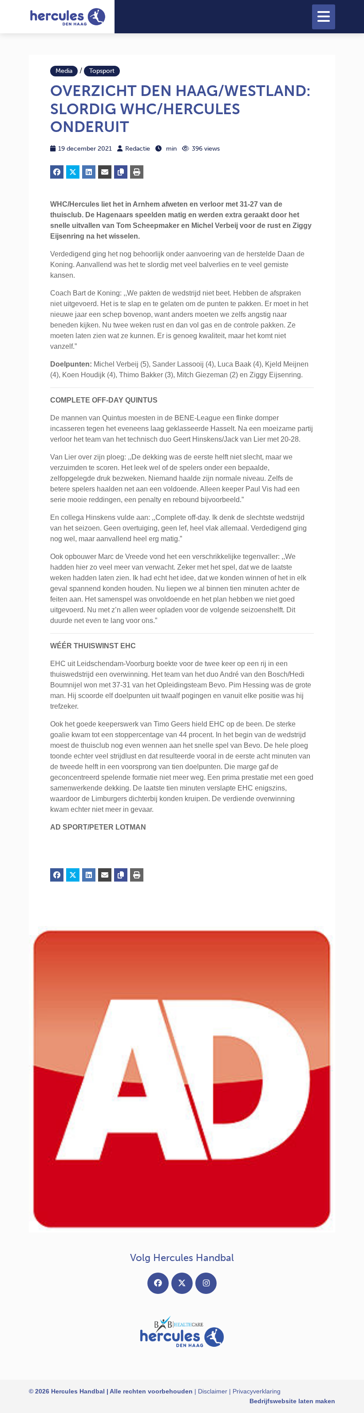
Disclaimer (212, 1391)
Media (63, 71)
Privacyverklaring (257, 1391)
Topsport (102, 71)
